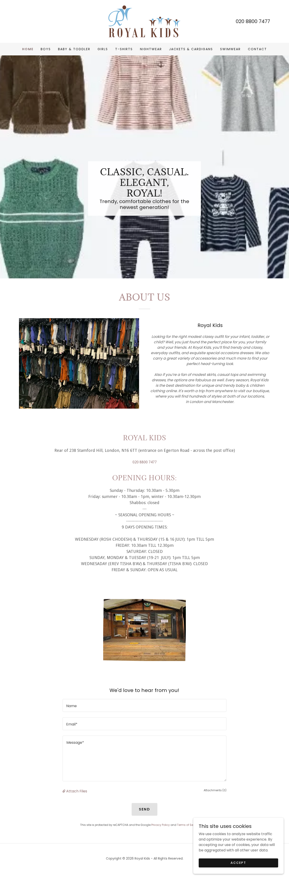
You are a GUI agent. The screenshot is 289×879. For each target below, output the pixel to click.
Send (144, 809)
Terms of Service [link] (188, 825)
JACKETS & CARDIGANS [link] (191, 49)
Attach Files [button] (76, 791)
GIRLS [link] (103, 49)
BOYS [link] (46, 49)
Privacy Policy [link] (160, 825)
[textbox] (144, 705)
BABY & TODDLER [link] (74, 49)
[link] (144, 21)
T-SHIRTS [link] (124, 49)
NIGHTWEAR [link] (151, 49)
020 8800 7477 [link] (253, 21)
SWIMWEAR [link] (230, 49)
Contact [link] (257, 49)
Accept (238, 862)
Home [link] (27, 49)
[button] (64, 791)
